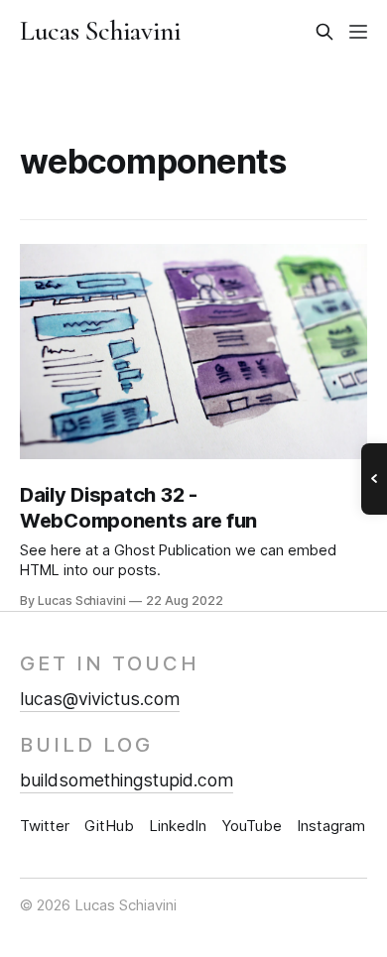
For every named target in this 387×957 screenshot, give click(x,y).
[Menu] (358, 32)
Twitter (44, 825)
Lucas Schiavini (101, 32)
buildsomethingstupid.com (126, 780)
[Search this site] (324, 32)
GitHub (109, 825)
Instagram (331, 825)
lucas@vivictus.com (100, 698)
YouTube (251, 825)
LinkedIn (177, 825)
